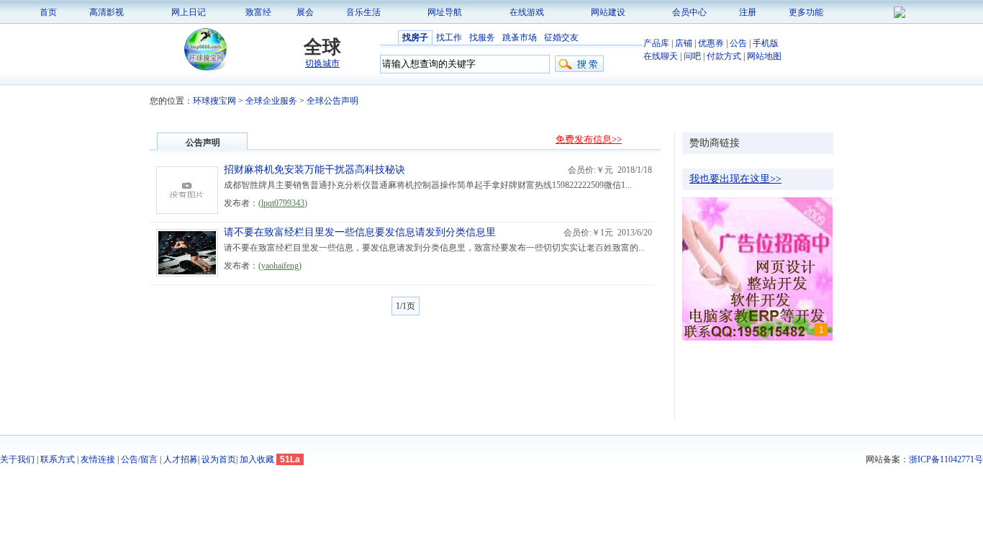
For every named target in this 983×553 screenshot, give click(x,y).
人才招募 (180, 459)
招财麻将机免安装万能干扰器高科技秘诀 (314, 169)
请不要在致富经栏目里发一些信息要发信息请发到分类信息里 (360, 232)
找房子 (415, 37)
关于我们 (17, 459)
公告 (738, 43)
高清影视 (106, 12)
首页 (48, 12)
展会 (305, 12)
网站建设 (608, 12)
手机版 (766, 43)
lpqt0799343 (282, 203)
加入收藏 (257, 459)
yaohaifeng (280, 266)
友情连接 (98, 459)
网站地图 (764, 56)
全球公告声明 (332, 101)
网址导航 (444, 12)
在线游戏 (526, 12)
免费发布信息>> (589, 139)
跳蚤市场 (519, 37)
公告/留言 (139, 459)
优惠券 (711, 43)
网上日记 (188, 12)
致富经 (258, 12)
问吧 (692, 56)
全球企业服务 (271, 101)
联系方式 (57, 459)
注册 (747, 12)
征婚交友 (561, 37)
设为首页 (218, 459)
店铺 (683, 43)
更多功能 (806, 12)
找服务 (482, 37)
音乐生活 (363, 12)
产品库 (656, 43)
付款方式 (724, 56)
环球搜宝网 (214, 101)
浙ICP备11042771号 (946, 459)
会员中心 (689, 12)
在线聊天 (660, 56)
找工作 (449, 37)
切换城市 (322, 63)
